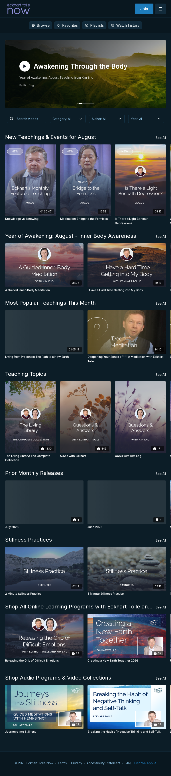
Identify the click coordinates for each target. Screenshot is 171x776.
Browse (43, 25)
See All (161, 138)
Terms (62, 763)
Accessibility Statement (103, 763)
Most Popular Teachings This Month (50, 303)
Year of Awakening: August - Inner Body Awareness (70, 236)
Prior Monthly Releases (34, 473)
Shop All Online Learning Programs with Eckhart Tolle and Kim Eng (80, 606)
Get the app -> (145, 763)
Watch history (128, 25)
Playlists (97, 25)
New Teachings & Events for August (50, 137)
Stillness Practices (28, 539)
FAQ (128, 763)
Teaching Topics (25, 374)
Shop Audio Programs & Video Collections (58, 677)
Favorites (70, 25)
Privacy (76, 763)
